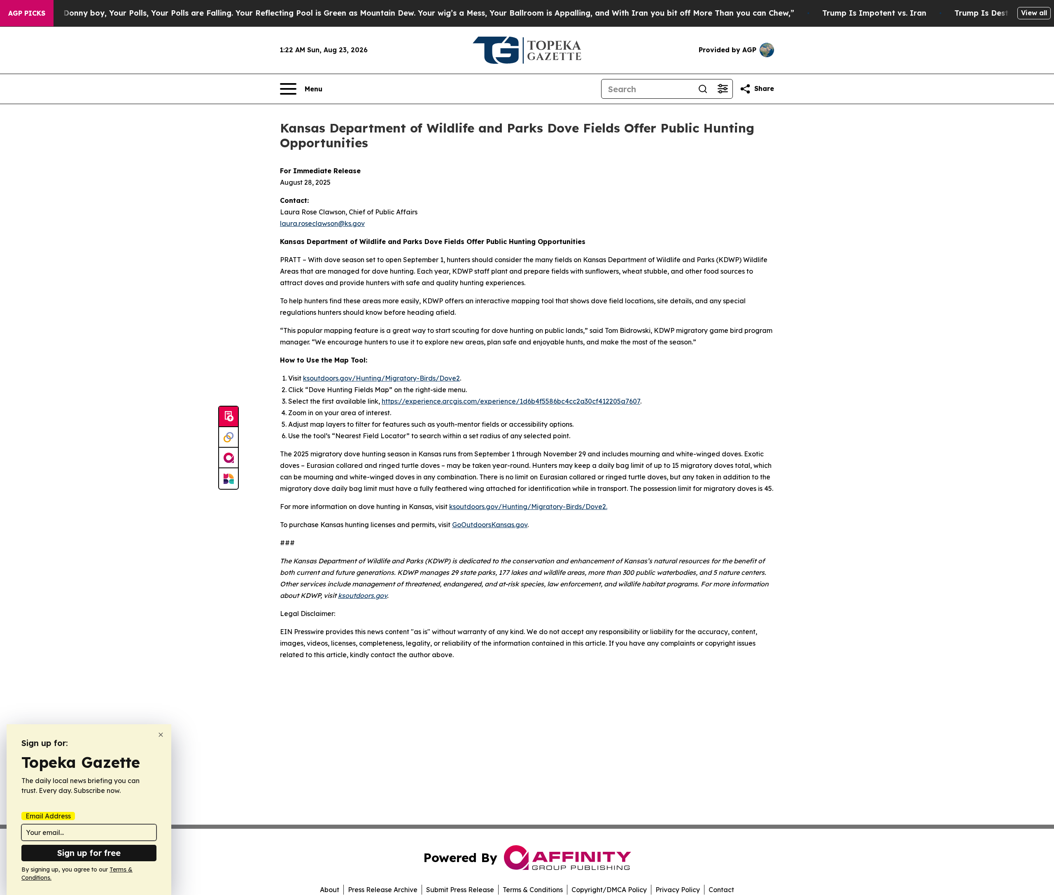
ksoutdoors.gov (362, 595)
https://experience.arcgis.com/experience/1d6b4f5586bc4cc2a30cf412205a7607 (511, 401)
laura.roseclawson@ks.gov (322, 223)
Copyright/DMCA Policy (609, 890)
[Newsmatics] (228, 478)
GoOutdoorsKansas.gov (489, 525)
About (329, 890)
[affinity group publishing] (228, 458)
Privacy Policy (677, 890)
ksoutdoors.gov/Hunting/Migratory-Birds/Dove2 (381, 378)
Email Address (48, 816)
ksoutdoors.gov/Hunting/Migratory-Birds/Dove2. (528, 506)
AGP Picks (26, 13)
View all (1034, 13)
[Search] (703, 88)
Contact (721, 890)
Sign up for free (89, 853)
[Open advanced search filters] (722, 88)
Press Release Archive (382, 890)
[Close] (161, 735)
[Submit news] (228, 417)
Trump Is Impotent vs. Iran (874, 13)
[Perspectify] (228, 437)
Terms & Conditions (533, 890)
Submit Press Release (460, 890)
